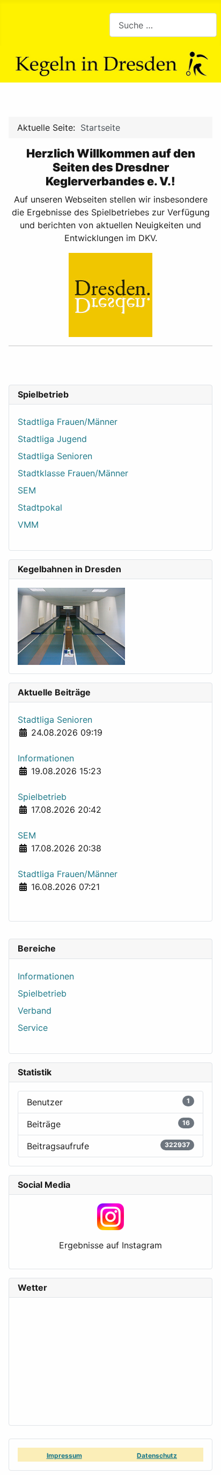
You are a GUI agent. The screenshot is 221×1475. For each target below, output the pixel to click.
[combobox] (163, 25)
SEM (27, 490)
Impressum (64, 1455)
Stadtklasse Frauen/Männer (73, 473)
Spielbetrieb (42, 993)
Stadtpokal (40, 507)
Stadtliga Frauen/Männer (67, 421)
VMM (28, 524)
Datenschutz (157, 1455)
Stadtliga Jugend (52, 438)
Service (33, 1027)
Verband (34, 1010)
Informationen (46, 976)
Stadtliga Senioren (55, 456)
